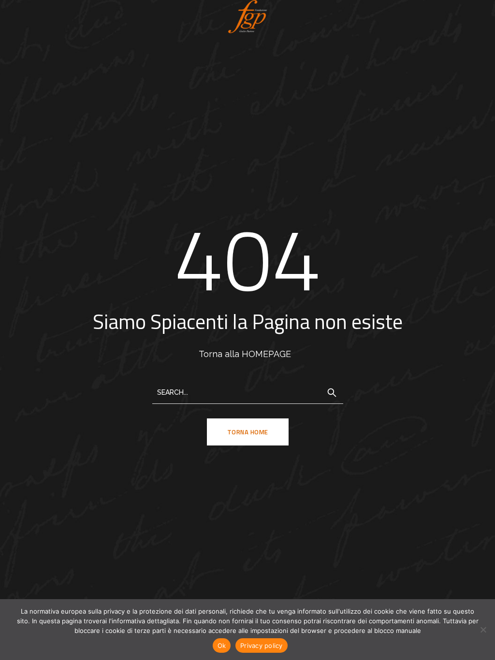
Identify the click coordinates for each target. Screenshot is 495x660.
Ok (222, 645)
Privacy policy (261, 645)
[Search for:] (247, 392)
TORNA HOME (247, 432)
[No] (483, 629)
